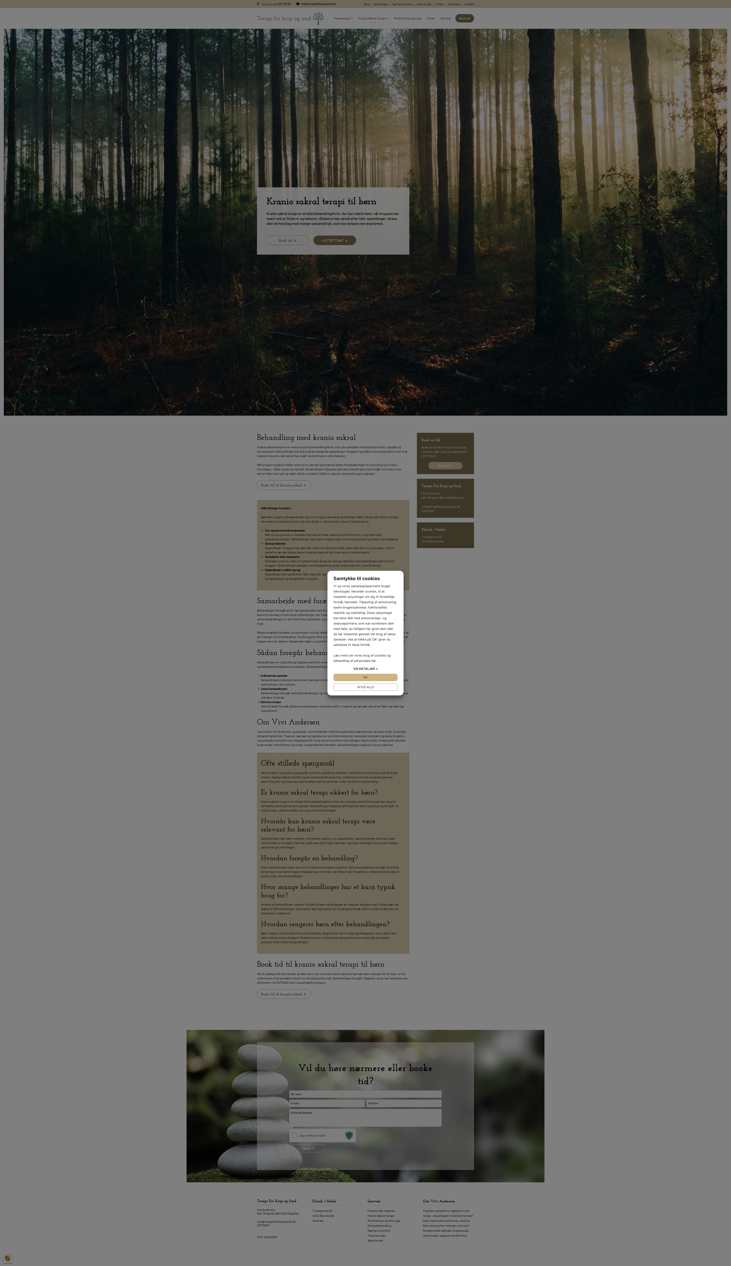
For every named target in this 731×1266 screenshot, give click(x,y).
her (373, 661)
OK (365, 677)
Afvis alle (365, 687)
